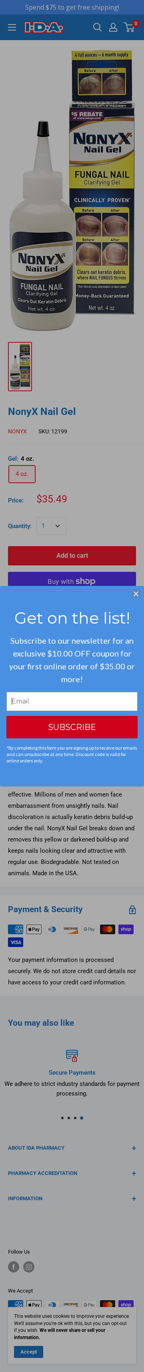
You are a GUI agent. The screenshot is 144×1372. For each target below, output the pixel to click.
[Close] (136, 594)
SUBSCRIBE (72, 727)
